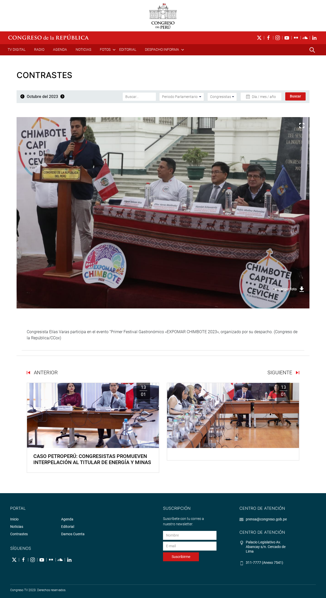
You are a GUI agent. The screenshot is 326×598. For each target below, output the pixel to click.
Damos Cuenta (73, 534)
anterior (45, 372)
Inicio (14, 519)
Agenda (60, 49)
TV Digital (16, 49)
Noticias (83, 49)
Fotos (105, 49)
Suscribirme (181, 557)
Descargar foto (285, 289)
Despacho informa (162, 49)
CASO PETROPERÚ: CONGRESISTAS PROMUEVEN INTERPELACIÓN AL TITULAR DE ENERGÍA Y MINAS (92, 459)
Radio (39, 49)
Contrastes (19, 534)
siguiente (280, 372)
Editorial (127, 49)
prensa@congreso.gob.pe (266, 519)
